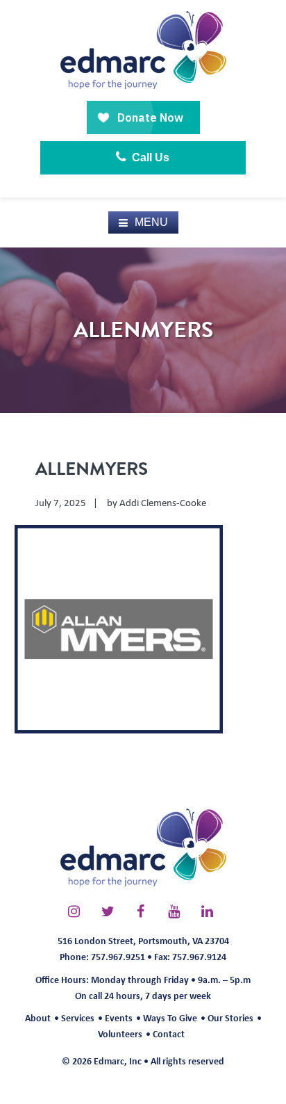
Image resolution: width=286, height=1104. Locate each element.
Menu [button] (151, 222)
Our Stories (230, 1017)
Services (77, 1017)
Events (119, 1017)
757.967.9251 (118, 956)
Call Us (149, 157)
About (38, 1017)
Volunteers (120, 1033)
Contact (169, 1033)
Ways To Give (170, 1017)
